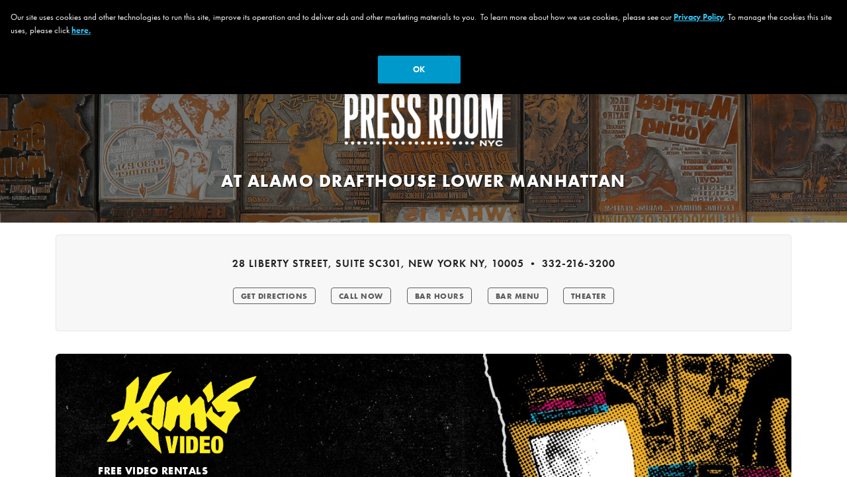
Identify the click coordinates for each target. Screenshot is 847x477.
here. (81, 30)
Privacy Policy (699, 17)
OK (419, 69)
